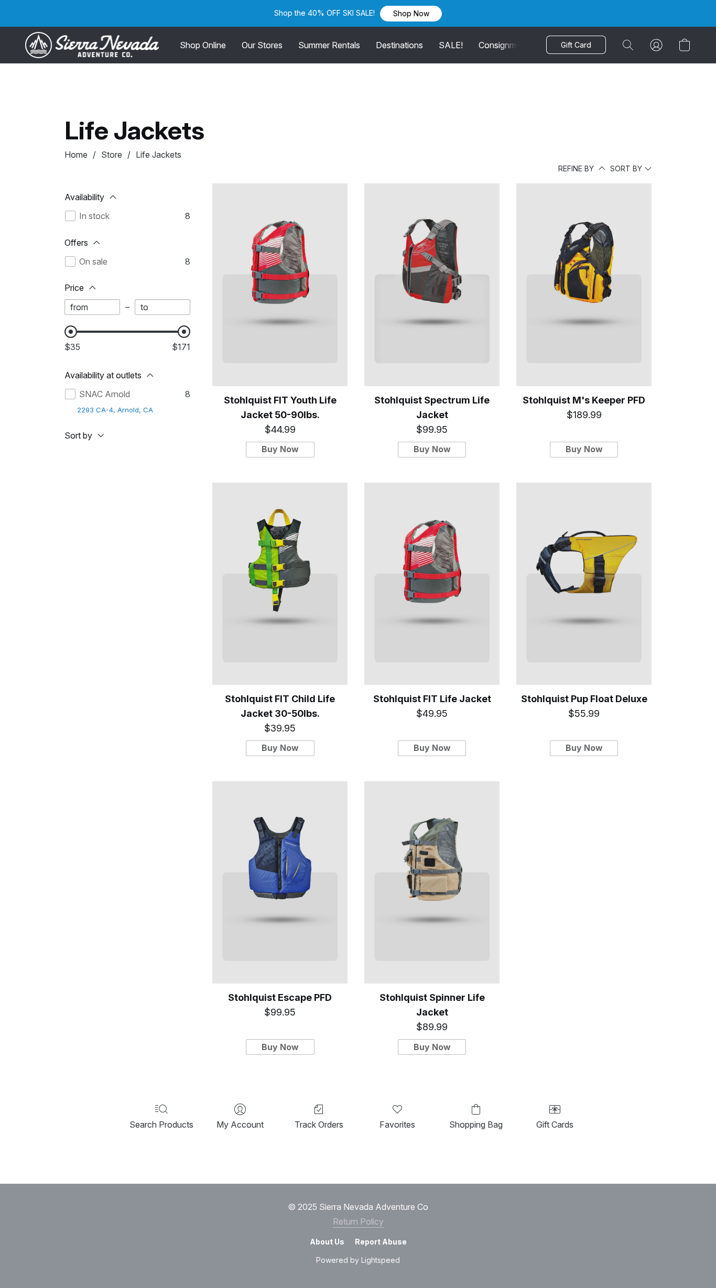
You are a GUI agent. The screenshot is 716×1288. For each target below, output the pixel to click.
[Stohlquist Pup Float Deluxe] (584, 584)
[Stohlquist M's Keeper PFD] (584, 284)
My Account (240, 1124)
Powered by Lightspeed (358, 1260)
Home (76, 154)
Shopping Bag (476, 1124)
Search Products (161, 1124)
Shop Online (203, 45)
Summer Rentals (329, 45)
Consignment (503, 45)
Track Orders (319, 1124)
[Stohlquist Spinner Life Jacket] (432, 882)
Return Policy (358, 1221)
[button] (411, 13)
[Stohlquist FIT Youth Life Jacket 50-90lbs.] (280, 284)
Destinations (399, 45)
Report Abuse (381, 1241)
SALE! (451, 45)
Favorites (397, 1124)
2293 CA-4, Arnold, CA (115, 410)
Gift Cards (554, 1124)
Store (111, 154)
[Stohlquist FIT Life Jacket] (432, 584)
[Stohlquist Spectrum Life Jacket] (432, 284)
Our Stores (262, 45)
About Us (327, 1241)
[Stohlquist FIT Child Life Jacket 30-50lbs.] (280, 584)
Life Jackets (158, 154)
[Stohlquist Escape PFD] (280, 882)
